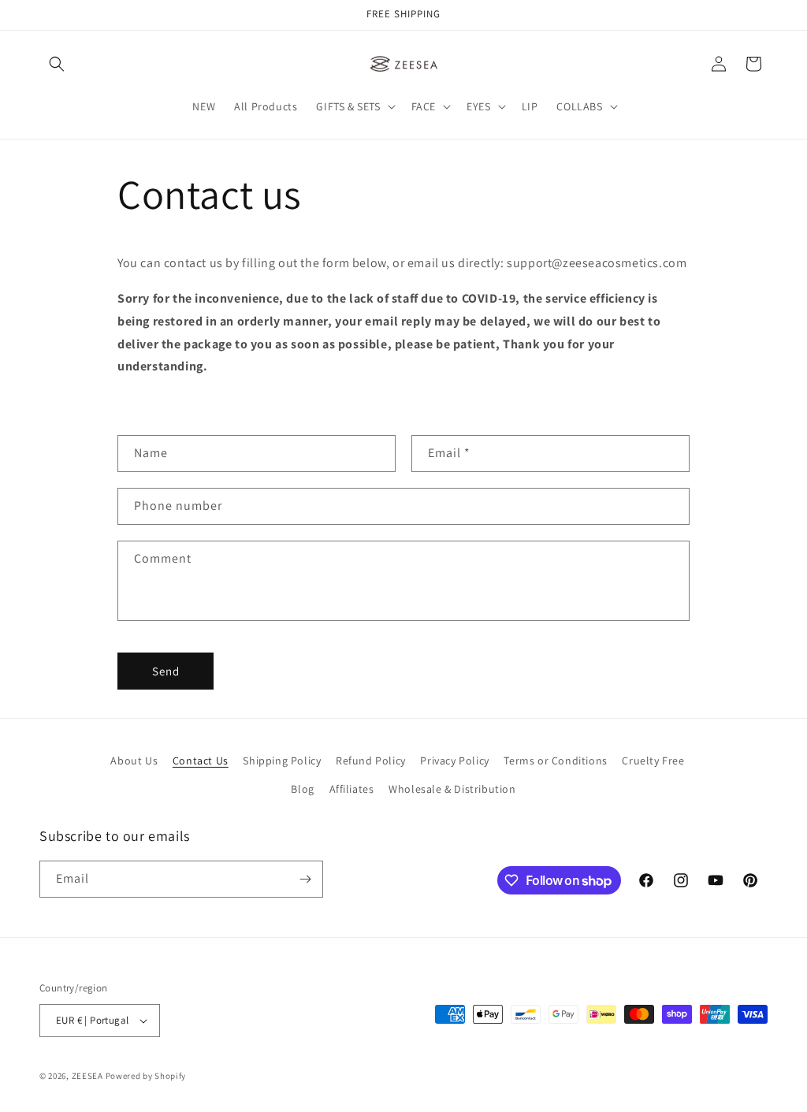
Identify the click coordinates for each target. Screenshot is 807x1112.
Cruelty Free (653, 760)
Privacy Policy (454, 760)
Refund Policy (371, 760)
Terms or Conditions (555, 760)
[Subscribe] (305, 879)
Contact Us (201, 760)
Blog (302, 789)
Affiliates (351, 789)
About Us (134, 760)
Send (166, 671)
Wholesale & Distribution (452, 789)
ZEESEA (87, 1075)
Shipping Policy (282, 760)
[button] (56, 63)
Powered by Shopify (146, 1075)
